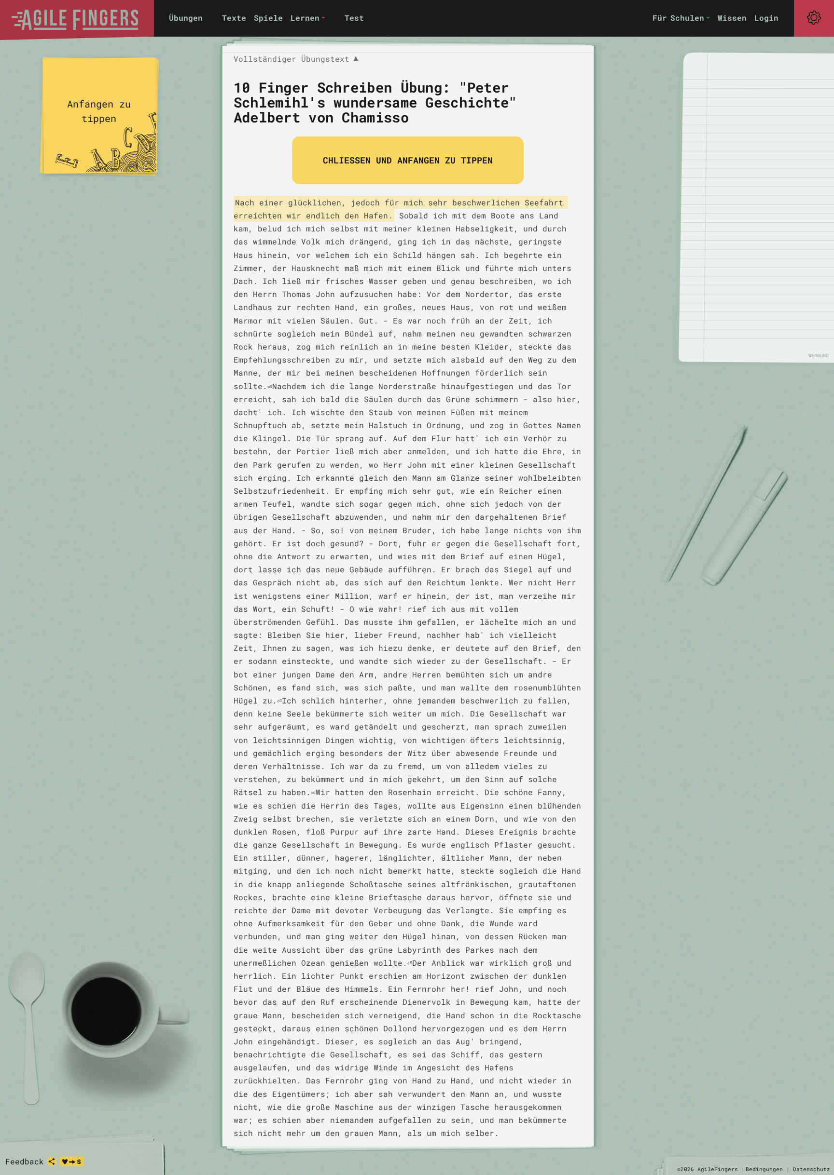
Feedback (24, 1161)
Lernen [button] (305, 18)
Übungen (186, 18)
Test (354, 18)
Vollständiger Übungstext (296, 59)
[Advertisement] (761, 207)
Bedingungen (764, 1169)
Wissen (732, 18)
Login (766, 18)
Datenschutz (811, 1169)
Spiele (268, 18)
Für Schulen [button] (678, 18)
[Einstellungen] (814, 18)
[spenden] (71, 1161)
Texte (234, 18)
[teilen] (51, 1161)
